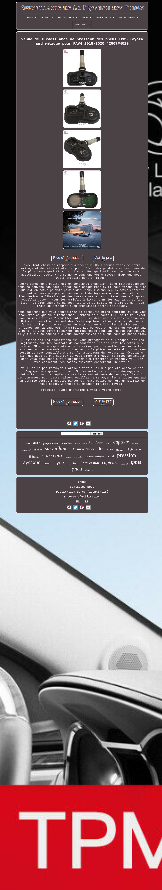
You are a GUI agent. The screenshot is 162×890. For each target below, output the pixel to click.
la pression (90, 463)
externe (77, 443)
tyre (59, 462)
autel (110, 456)
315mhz (119, 450)
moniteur (52, 455)
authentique (93, 442)
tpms (136, 462)
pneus (47, 463)
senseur (135, 443)
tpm (68, 464)
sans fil (125, 464)
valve (109, 449)
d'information (134, 449)
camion (68, 457)
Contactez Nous (82, 486)
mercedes (78, 457)
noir (36, 443)
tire (100, 448)
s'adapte (89, 470)
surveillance (57, 448)
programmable (50, 443)
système (31, 462)
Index (82, 482)
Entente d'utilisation (82, 496)
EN (78, 501)
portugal (26, 450)
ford (75, 463)
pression (126, 455)
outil (108, 443)
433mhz (33, 456)
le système (67, 443)
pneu (77, 469)
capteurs (110, 462)
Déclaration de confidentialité (82, 491)
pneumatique (95, 456)
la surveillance (84, 449)
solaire (38, 449)
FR (86, 501)
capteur (121, 442)
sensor (27, 443)
